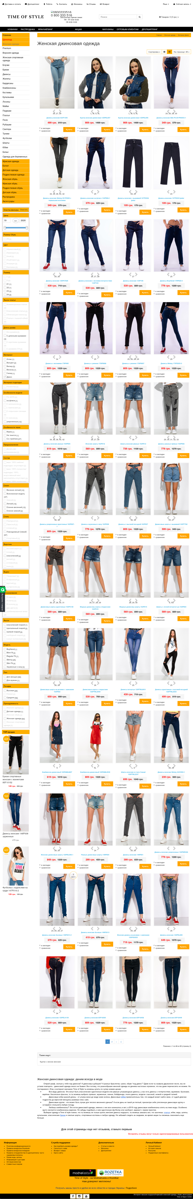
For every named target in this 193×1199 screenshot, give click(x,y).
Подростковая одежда (13, 174)
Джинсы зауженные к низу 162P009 (95, 524)
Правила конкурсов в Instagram (18, 1151)
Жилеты (7, 78)
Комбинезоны (9, 87)
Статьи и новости (107, 1146)
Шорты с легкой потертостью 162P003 (171, 607)
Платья (6, 115)
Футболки (7, 138)
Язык (165, 4)
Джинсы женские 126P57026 (57, 281)
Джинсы (7, 74)
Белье (6, 151)
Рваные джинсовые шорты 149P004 (95, 855)
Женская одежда (11, 43)
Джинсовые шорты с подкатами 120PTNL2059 (95, 690)
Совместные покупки (14, 1164)
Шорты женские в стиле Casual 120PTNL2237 (133, 773)
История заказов (154, 1148)
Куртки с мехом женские (50, 1061)
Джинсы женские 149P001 (133, 855)
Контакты (63, 4)
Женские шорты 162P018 (95, 444)
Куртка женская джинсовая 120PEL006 (133, 118)
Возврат (105, 4)
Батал (6, 165)
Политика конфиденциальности (18, 1146)
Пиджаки (7, 110)
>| (121, 1041)
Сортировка (153, 51)
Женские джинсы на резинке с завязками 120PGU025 (133, 936)
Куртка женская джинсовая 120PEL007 (95, 118)
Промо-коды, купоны (14, 1157)
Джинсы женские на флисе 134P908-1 (95, 198)
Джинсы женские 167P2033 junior (171, 198)
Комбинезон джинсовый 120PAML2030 (95, 772)
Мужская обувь (10, 183)
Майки (6, 106)
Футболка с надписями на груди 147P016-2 (15, 889)
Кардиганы (8, 83)
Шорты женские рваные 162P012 (133, 444)
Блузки (6, 64)
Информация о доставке (16, 1160)
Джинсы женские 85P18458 (133, 1018)
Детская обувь (10, 192)
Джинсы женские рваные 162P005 (57, 444)
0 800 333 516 (61, 15)
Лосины (6, 101)
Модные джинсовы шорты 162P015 (133, 607)
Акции (78, 29)
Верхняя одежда (11, 52)
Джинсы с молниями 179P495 (57, 363)
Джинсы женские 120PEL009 (171, 935)
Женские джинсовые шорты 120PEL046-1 (57, 855)
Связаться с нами (60, 1148)
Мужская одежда (11, 161)
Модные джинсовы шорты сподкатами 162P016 (95, 608)
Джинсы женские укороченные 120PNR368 (171, 852)
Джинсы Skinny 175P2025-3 (171, 363)
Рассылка (152, 1151)
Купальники (8, 97)
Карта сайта (58, 1153)
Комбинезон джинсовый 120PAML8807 (57, 772)
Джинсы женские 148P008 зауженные (15, 835)
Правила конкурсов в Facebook (18, 1148)
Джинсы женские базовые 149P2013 (95, 932)
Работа (49, 4)
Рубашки (7, 124)
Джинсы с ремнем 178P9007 (133, 363)
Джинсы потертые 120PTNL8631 (133, 689)
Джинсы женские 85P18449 (171, 1018)
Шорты (6, 142)
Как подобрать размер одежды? (66, 1146)
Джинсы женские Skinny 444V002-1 (171, 772)
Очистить (24, 209)
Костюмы (7, 92)
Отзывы (92, 4)
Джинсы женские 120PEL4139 (57, 1018)
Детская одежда (10, 170)
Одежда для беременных (15, 156)
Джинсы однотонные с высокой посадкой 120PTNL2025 (171, 690)
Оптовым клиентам (128, 29)
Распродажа (28, 29)
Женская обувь (10, 179)
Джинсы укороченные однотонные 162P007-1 (57, 525)
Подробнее (131, 1188)
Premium (7, 48)
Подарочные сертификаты (158, 1153)
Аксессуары (8, 201)
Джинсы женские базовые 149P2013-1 (57, 935)
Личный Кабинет (154, 1146)
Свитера (7, 129)
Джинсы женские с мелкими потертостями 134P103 (95, 282)
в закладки (45, 128)
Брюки (6, 69)
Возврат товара (60, 1151)
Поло (5, 119)
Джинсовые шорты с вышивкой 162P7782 (171, 524)
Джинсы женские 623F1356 (57, 118)
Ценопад (7, 39)
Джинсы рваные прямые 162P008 (171, 444)
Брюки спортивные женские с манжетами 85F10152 (13, 779)
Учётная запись (182, 4)
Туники (6, 133)
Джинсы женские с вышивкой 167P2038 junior (133, 199)
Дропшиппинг (33, 4)
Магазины (77, 4)
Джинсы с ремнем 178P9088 (95, 363)
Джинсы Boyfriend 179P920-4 (171, 281)
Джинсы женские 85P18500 (95, 1018)
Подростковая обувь (13, 187)
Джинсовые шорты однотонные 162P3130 (57, 607)
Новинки (12, 29)
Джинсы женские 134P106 (133, 281)
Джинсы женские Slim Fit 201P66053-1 (171, 118)
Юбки (5, 147)
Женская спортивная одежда (13, 59)
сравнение (45, 130)
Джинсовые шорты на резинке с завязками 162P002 (57, 690)
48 (181, 51)
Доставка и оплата (12, 4)
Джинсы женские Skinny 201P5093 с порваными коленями (57, 199)
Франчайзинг (45, 29)
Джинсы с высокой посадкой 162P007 (133, 524)
